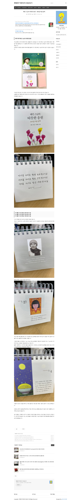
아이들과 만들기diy (19, 31)
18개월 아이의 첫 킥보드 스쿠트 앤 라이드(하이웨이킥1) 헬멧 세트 (24, 438)
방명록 (47, 7)
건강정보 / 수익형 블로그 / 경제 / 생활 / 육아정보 (23, 482)
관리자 (57, 64)
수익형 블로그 (24, 7)
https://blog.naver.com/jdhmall (21, 21)
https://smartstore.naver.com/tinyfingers (23, 29)
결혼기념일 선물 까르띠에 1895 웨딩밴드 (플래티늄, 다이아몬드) (32, 469)
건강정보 (19, 7)
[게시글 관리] (19, 429)
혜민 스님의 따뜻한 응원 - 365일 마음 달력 (34, 11)
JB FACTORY (64, 499)
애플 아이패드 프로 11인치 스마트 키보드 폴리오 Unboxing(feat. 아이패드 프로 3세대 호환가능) (28, 439)
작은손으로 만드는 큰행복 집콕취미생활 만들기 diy (24, 32)
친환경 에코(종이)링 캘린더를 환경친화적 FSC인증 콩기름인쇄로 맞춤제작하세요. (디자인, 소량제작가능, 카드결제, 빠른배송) (30, 25)
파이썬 (57, 49)
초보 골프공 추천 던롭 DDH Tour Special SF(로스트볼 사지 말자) (32, 449)
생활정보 (39, 7)
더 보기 (52, 445)
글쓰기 (57, 67)
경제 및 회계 (30, 7)
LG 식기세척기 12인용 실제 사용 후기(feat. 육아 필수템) (22, 435)
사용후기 (43, 7)
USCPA (35, 7)
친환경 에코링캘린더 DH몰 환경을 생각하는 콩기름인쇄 (26, 23)
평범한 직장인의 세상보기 (21, 481)
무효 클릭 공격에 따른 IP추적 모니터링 (61, 34)
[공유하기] (18, 429)
